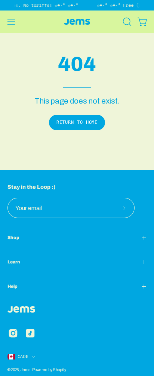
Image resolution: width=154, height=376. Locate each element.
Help (12, 286)
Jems (25, 370)
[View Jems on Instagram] (13, 333)
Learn (13, 262)
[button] (126, 22)
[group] (77, 5)
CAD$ (23, 357)
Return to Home (77, 122)
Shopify (59, 370)
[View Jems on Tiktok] (30, 333)
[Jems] (77, 22)
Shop (13, 237)
